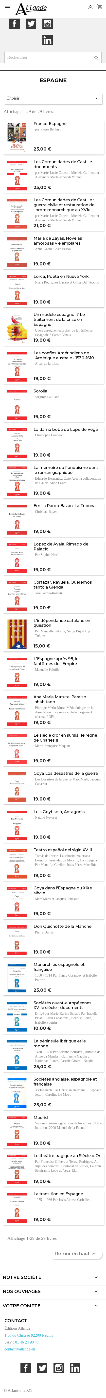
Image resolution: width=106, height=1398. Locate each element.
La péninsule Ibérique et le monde (60, 1043)
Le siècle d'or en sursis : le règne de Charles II (65, 738)
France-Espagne (50, 123)
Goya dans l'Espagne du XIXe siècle (63, 890)
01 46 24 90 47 (27, 1342)
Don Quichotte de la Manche (62, 926)
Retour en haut (76, 1254)
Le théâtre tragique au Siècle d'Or (67, 1155)
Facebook (14, 24)
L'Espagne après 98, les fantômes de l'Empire (57, 661)
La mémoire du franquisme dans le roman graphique (66, 470)
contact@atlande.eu (19, 1349)
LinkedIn (47, 40)
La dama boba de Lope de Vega (66, 429)
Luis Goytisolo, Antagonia (59, 811)
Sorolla (40, 390)
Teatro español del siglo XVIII (63, 849)
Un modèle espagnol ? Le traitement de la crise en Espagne (59, 319)
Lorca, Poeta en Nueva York (61, 276)
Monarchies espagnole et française (59, 967)
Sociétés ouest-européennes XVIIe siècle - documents (62, 1005)
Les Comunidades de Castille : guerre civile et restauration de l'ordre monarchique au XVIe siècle (64, 207)
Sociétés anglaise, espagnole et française (65, 1082)
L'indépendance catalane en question (62, 623)
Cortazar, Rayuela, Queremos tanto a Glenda (63, 585)
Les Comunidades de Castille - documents (64, 164)
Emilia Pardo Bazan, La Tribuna (65, 505)
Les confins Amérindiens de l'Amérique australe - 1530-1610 (64, 355)
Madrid (41, 1117)
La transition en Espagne (58, 1193)
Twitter (31, 24)
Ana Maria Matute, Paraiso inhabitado (60, 699)
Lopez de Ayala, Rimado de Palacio (61, 546)
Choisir (53, 98)
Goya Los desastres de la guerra (66, 773)
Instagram (47, 24)
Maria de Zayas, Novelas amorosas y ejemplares (58, 241)
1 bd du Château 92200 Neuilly (28, 1335)
